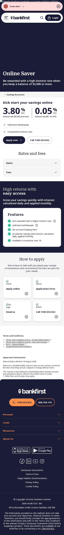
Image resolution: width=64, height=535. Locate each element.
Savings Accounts (15, 94)
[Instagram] (42, 461)
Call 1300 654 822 (39, 140)
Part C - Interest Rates (15, 344)
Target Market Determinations (19, 346)
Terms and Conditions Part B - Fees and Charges (26, 342)
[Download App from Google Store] (42, 452)
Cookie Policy (32, 486)
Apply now (12, 140)
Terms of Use (32, 474)
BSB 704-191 (45, 402)
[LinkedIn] (28, 461)
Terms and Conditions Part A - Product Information (27, 340)
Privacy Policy (32, 482)
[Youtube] (35, 461)
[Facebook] (22, 461)
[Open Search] (42, 17)
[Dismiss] (58, 6)
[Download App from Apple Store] (21, 452)
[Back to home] (20, 17)
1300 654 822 (24, 402)
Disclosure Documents (32, 470)
